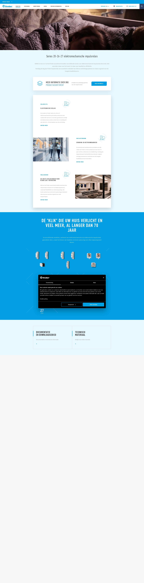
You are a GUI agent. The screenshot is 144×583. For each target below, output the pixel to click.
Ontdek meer (44, 125)
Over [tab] (94, 282)
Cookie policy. (44, 298)
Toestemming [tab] (49, 282)
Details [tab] (72, 282)
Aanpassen (71, 304)
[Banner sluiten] (103, 277)
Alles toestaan (93, 304)
